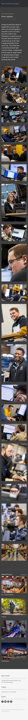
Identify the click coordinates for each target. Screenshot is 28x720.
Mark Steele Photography (10, 4)
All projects (24, 574)
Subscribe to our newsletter (8, 692)
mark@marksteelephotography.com (11, 680)
